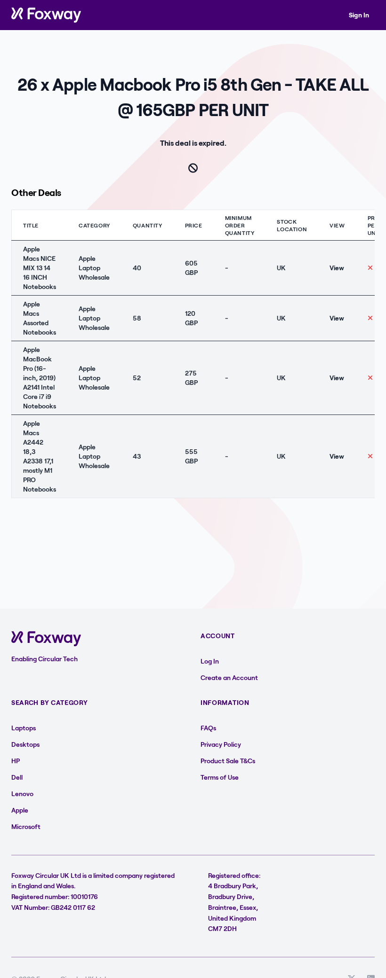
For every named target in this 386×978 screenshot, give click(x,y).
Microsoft (25, 826)
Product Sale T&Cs (228, 761)
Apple (19, 810)
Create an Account (229, 677)
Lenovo (22, 794)
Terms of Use (220, 777)
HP (15, 761)
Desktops (25, 744)
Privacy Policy (221, 744)
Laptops (23, 728)
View (337, 268)
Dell (17, 777)
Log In (210, 661)
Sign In (359, 15)
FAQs (208, 728)
